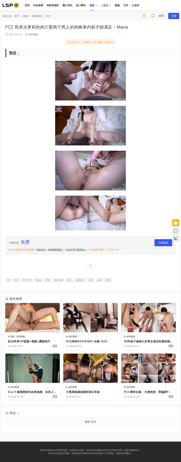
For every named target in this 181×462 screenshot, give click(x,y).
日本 (69, 280)
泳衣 (91, 280)
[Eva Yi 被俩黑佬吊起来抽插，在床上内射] (32, 368)
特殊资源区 (53, 5)
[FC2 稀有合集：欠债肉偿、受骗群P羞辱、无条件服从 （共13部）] (148, 368)
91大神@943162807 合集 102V (87, 341)
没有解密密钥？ (56, 249)
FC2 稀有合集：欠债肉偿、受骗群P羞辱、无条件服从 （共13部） (147, 392)
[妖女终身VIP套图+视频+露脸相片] (32, 317)
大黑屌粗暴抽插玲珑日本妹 (83, 392)
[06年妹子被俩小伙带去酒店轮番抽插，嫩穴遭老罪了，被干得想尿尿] (148, 317)
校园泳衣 (80, 280)
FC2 (16, 280)
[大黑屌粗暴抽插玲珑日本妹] (90, 368)
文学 (125, 5)
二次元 (104, 5)
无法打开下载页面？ (76, 249)
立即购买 (163, 242)
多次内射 (58, 280)
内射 (48, 280)
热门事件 (81, 5)
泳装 (99, 280)
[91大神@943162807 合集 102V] (90, 317)
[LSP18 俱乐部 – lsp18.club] (10, 5)
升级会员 (40, 249)
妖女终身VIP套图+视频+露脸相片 (29, 341)
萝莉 (108, 280)
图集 (117, 5)
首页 (27, 5)
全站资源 (38, 5)
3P (8, 280)
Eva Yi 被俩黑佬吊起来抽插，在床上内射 (32, 392)
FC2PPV (27, 280)
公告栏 (135, 5)
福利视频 (33, 34)
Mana (38, 280)
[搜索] (152, 15)
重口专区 (67, 5)
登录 (93, 421)
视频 (91, 5)
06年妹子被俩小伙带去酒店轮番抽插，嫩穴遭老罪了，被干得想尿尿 (148, 341)
